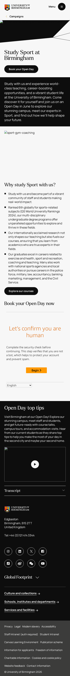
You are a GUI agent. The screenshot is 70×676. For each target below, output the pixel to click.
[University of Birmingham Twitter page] (31, 551)
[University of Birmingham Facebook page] (43, 551)
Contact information (38, 665)
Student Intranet (49, 634)
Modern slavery (31, 626)
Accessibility (48, 626)
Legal (17, 626)
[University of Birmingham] (17, 6)
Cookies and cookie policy (46, 658)
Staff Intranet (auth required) (21, 634)
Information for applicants (19, 650)
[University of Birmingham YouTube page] (43, 563)
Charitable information (17, 658)
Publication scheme (51, 642)
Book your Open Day (21, 69)
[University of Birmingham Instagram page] (8, 551)
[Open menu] (62, 7)
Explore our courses (21, 291)
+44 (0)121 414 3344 (21, 535)
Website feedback (14, 665)
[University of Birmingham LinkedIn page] (20, 551)
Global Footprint (18, 577)
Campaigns (17, 16)
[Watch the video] (35, 464)
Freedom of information (49, 650)
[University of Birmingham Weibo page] (20, 563)
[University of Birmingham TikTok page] (8, 563)
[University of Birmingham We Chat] (31, 563)
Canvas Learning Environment (21, 642)
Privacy (8, 626)
